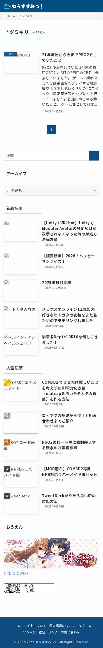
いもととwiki (16, 572)
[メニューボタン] (97, 6)
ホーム (16, 625)
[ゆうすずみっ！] (23, 6)
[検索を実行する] (94, 156)
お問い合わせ (70, 632)
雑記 (42, 632)
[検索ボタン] (85, 6)
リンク (53, 632)
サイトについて (35, 625)
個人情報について (62, 625)
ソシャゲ (29, 632)
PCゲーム (85, 625)
